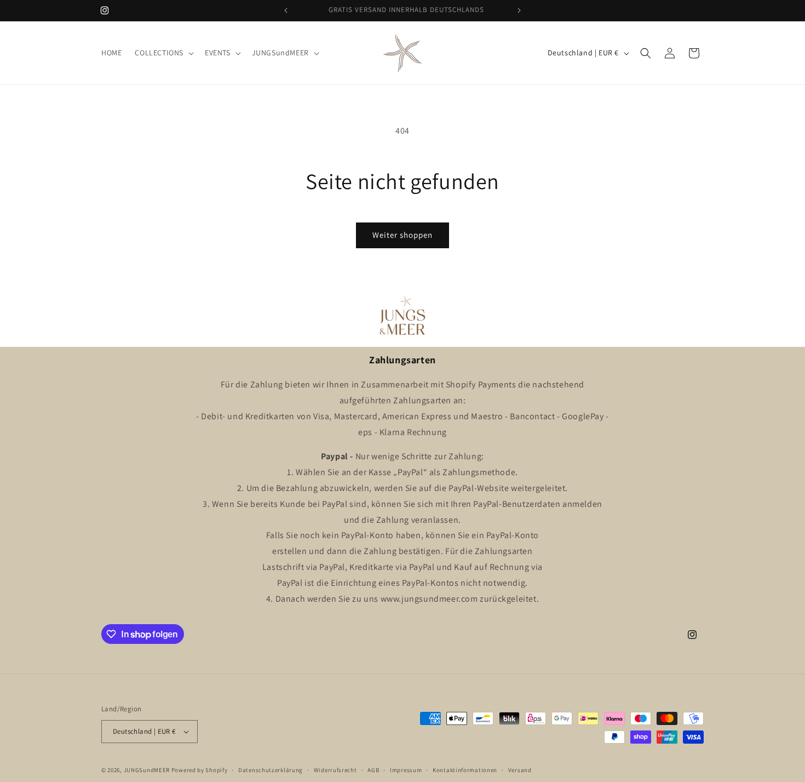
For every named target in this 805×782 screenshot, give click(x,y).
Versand (520, 770)
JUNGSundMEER (147, 770)
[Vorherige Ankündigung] (286, 10)
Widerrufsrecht (335, 770)
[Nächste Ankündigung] (519, 10)
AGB (373, 770)
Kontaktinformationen (465, 770)
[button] (163, 52)
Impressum (406, 770)
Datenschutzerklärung (270, 770)
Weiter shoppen (402, 235)
